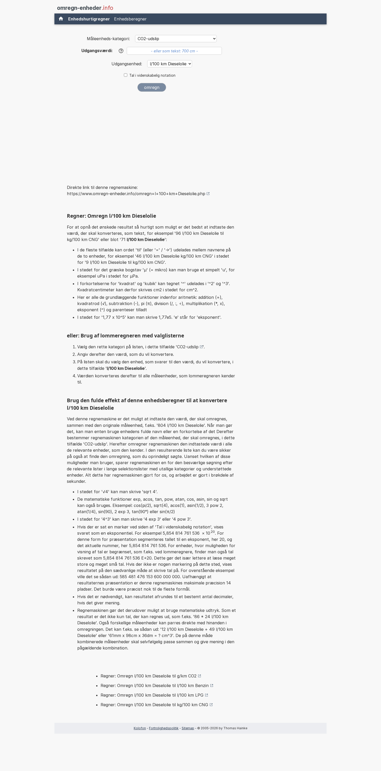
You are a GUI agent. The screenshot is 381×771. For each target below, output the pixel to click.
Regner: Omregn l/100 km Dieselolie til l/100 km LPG (152, 695)
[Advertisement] (151, 134)
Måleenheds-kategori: (108, 38)
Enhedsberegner (130, 19)
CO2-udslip (188, 346)
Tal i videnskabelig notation (152, 75)
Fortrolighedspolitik (164, 728)
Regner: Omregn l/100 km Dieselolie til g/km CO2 (148, 675)
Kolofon (140, 728)
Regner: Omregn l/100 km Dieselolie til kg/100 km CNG (154, 704)
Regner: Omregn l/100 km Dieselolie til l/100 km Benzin (155, 685)
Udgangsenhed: (127, 63)
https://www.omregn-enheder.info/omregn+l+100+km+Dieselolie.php (136, 193)
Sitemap (188, 728)
